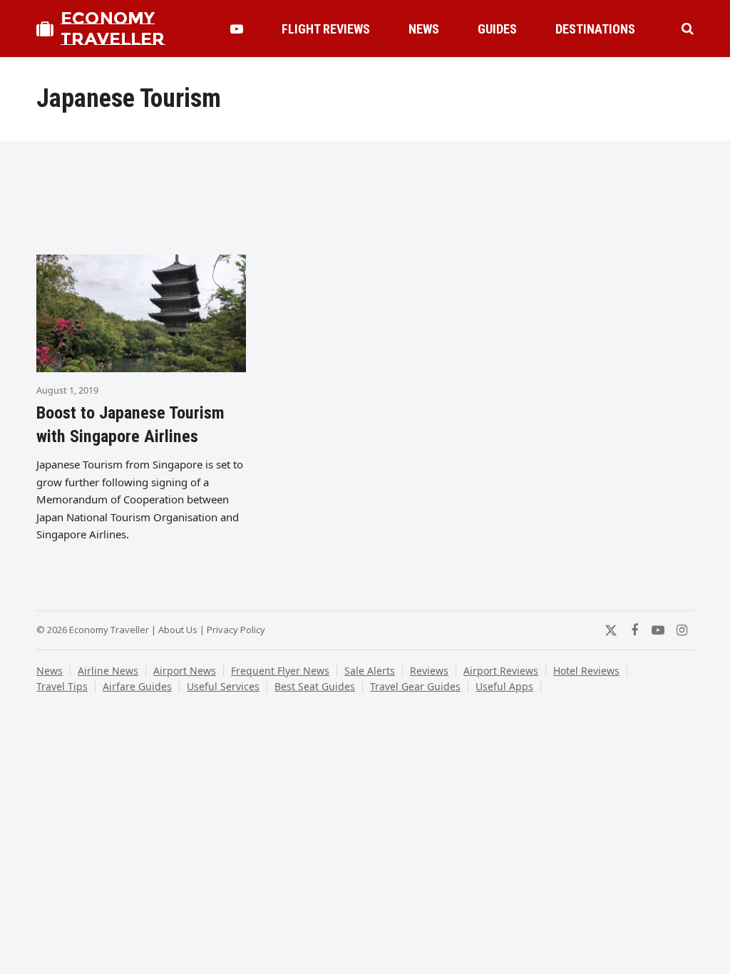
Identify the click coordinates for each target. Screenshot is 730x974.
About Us (177, 629)
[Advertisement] (365, 197)
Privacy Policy (236, 629)
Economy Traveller (113, 28)
